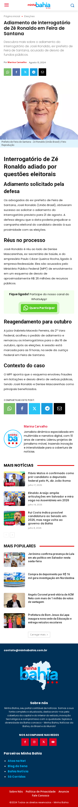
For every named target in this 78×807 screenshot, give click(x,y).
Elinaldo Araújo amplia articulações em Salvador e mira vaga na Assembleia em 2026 (50, 496)
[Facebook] (16, 72)
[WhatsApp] (7, 72)
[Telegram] (33, 72)
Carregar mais (37, 634)
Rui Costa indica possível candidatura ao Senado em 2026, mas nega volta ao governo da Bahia (47, 518)
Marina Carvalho (17, 62)
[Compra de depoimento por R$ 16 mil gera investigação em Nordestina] (14, 580)
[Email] (42, 72)
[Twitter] (25, 72)
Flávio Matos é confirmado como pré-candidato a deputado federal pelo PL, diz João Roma (51, 476)
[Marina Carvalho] (13, 438)
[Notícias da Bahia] (39, 675)
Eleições (29, 16)
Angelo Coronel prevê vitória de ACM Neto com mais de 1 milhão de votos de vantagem (51, 598)
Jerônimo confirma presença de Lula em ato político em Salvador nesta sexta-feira (51, 557)
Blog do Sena (17, 766)
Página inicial (12, 16)
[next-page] (12, 534)
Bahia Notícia (18, 771)
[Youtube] (53, 742)
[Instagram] (34, 742)
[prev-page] (6, 534)
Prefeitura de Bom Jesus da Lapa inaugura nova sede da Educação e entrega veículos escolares (50, 618)
